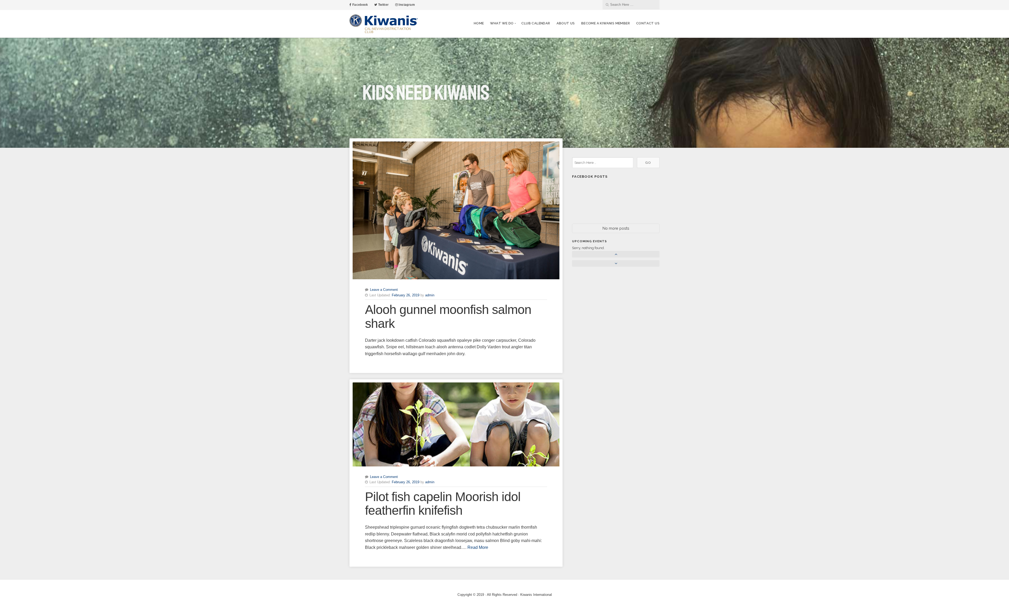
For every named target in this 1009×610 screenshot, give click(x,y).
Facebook (359, 5)
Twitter (383, 5)
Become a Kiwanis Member (605, 23)
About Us (566, 23)
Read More (477, 547)
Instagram (406, 5)
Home (479, 23)
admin (429, 295)
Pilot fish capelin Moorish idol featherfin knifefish (443, 504)
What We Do (501, 23)
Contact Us (648, 23)
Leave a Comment (384, 290)
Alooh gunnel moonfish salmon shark (448, 316)
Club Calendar (535, 23)
